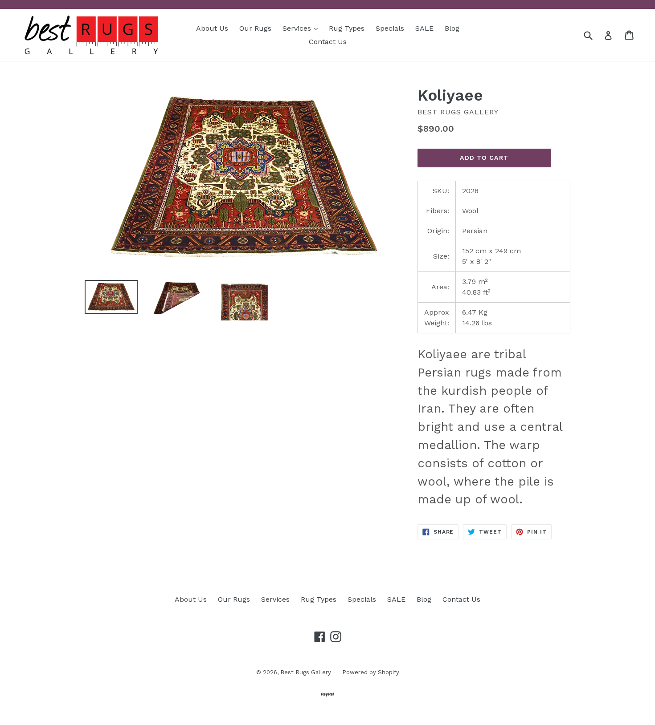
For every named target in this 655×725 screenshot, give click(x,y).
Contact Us (328, 41)
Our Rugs (255, 28)
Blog (452, 28)
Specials (390, 28)
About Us (212, 28)
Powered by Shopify (370, 672)
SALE (424, 28)
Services (302, 28)
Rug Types (346, 28)
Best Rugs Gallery (305, 672)
